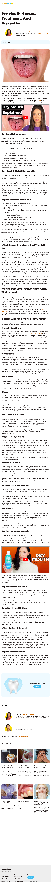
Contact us (4, 878)
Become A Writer (18, 876)
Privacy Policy (17, 878)
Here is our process (23, 736)
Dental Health (12, 8)
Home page (4, 8)
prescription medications (39, 361)
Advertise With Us (5, 880)
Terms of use (17, 874)
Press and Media (18, 880)
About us (3, 874)
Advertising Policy (5, 876)
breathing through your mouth (33, 333)
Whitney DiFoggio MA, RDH (29, 31)
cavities (38, 100)
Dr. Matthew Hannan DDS (41, 33)
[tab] (48, 3)
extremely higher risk (11, 493)
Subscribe (37, 686)
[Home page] (25, 869)
